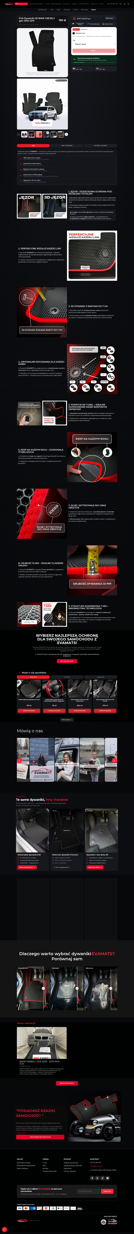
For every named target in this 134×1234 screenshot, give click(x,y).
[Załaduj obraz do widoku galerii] (24, 134)
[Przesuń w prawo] (66, 134)
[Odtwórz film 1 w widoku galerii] (46, 134)
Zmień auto (109, 18)
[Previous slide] (19, 760)
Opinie (93, 9)
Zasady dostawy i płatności (73, 1165)
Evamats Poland (36, 1220)
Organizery (100, 677)
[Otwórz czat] (4, 1229)
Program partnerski (49, 1171)
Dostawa (67, 9)
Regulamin (68, 1168)
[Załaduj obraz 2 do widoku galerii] (39, 134)
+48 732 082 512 (112, 4)
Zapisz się (107, 1191)
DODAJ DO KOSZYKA (29, 710)
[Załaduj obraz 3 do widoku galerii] (53, 134)
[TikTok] (102, 1178)
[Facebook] (92, 1178)
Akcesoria (84, 9)
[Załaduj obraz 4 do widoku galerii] (61, 134)
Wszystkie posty (67, 1083)
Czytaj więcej (21, 1133)
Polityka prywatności (71, 1163)
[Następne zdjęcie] (65, 104)
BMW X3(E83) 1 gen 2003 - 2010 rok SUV (40, 1062)
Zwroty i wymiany (70, 1171)
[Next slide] (114, 760)
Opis (52, 9)
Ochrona (67, 677)
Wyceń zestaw (67, 661)
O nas (45, 1163)
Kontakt (45, 1168)
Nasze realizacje (22, 1168)
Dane (59, 9)
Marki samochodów (24, 1163)
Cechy (75, 9)
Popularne (33, 677)
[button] (37, 3)
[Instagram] (97, 1178)
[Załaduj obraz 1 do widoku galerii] (31, 134)
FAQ (44, 1165)
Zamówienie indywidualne (40, 1137)
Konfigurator (42, 9)
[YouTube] (107, 1178)
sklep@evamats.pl (96, 1166)
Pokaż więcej (66, 719)
